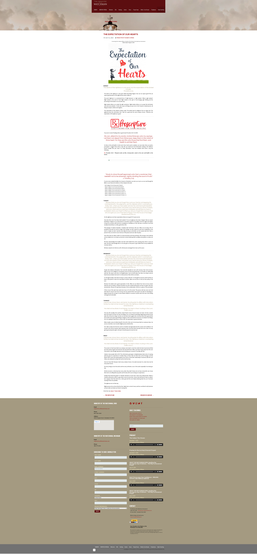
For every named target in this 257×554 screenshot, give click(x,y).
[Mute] (157, 444)
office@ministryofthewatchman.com (145, 510)
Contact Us (94, 550)
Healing (120, 10)
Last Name (98, 460)
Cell (96, 500)
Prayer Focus (136, 10)
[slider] (160, 444)
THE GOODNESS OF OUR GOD (137, 418)
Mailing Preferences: (101, 506)
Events (125, 10)
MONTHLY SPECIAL (103, 10)
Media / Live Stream (145, 10)
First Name (98, 455)
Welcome (111, 10)
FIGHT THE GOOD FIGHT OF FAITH (138, 416)
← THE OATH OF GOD (108, 395)
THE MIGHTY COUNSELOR (136, 414)
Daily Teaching (161, 10)
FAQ (115, 10)
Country (97, 495)
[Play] (131, 444)
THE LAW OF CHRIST (135, 419)
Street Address (99, 472)
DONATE (95, 10)
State (96, 484)
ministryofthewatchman (125, 38)
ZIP (95, 490)
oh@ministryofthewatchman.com (101, 408)
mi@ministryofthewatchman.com (101, 441)
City (96, 478)
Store (130, 10)
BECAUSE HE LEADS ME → (147, 395)
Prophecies (153, 10)
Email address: (99, 466)
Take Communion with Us (136, 413)
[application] (146, 444)
